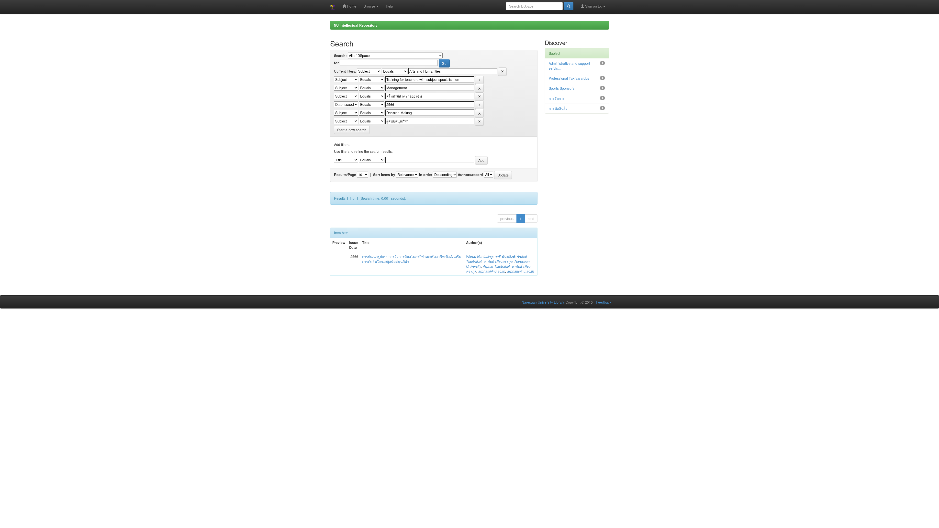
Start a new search (351, 129)
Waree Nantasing (479, 256)
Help (389, 6)
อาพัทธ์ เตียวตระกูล (498, 261)
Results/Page (345, 174)
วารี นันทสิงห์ (505, 256)
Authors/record (470, 174)
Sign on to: (593, 6)
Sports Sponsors (561, 88)
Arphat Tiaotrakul (496, 266)
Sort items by (384, 174)
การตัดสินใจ (558, 108)
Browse (370, 6)
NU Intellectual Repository (356, 25)
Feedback (603, 302)
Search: (340, 55)
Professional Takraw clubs (569, 78)
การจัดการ (557, 98)
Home (351, 6)
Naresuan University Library (543, 302)
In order (425, 174)
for (336, 62)
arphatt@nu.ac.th (491, 271)
